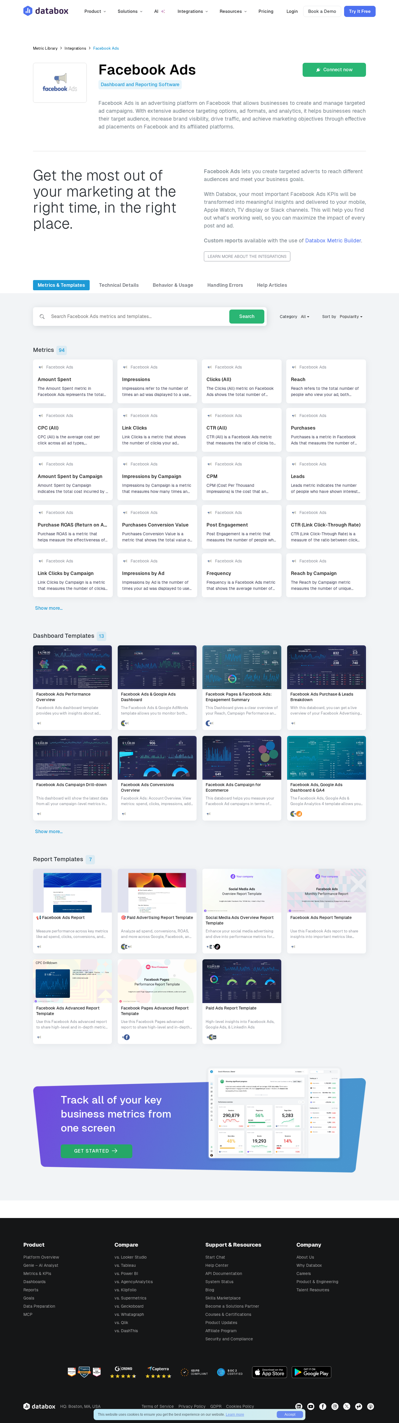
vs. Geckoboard (129, 1306)
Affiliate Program (221, 1330)
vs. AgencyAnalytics (134, 1281)
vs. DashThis (126, 1330)
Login (292, 11)
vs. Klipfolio (125, 1290)
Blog (209, 1290)
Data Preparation (39, 1306)
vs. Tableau (125, 1265)
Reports (30, 1290)
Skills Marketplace (223, 1298)
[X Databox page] (347, 1406)
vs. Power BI (126, 1273)
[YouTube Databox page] (311, 1406)
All (303, 316)
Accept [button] (289, 1414)
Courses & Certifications (228, 1314)
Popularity (349, 316)
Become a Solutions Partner (232, 1306)
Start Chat (215, 1257)
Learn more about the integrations (247, 256)
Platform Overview (41, 1257)
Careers (303, 1273)
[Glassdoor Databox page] (359, 1406)
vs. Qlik (121, 1322)
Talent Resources (312, 1290)
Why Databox (309, 1265)
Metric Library (45, 48)
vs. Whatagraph (129, 1314)
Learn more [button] (235, 1414)
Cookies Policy (240, 1406)
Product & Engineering (317, 1281)
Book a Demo (322, 11)
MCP (27, 1314)
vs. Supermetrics (130, 1298)
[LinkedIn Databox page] (299, 1406)
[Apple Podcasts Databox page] (371, 1406)
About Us (305, 1257)
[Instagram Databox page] (335, 1406)
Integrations (75, 48)
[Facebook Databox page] (323, 1406)
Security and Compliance (229, 1339)
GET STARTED (92, 1151)
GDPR (215, 1406)
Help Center (216, 1265)
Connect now (337, 69)
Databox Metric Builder (333, 240)
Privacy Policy (192, 1406)
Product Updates (221, 1322)
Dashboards (34, 1281)
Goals (28, 1298)
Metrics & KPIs (37, 1273)
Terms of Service (158, 1406)
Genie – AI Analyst (40, 1265)
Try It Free (360, 11)
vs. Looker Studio (131, 1257)
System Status (219, 1281)
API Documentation (223, 1273)
